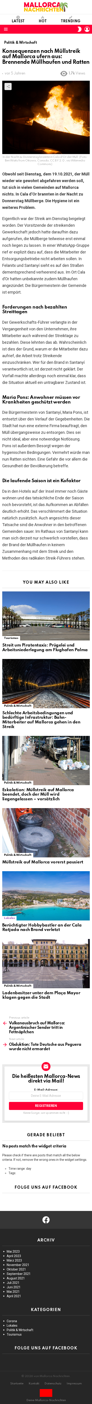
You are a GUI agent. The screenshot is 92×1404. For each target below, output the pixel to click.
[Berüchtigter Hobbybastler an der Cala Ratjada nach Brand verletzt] (46, 895)
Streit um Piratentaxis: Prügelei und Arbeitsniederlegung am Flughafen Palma (45, 647)
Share (8, 86)
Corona (12, 1321)
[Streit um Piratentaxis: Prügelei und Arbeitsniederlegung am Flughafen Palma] (46, 616)
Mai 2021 (13, 1291)
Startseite (16, 1383)
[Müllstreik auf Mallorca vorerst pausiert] (46, 832)
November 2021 (18, 1265)
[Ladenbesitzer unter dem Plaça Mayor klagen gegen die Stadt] (46, 963)
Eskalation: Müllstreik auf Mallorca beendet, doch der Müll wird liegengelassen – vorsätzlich (38, 794)
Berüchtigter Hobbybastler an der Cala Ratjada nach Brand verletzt (42, 927)
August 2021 (16, 1278)
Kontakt (34, 1383)
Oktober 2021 (16, 1269)
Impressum (74, 1383)
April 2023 (14, 1256)
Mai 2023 (13, 1251)
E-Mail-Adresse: (46, 1089)
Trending (70, 21)
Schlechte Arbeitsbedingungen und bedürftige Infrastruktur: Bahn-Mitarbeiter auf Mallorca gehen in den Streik (41, 720)
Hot (43, 21)
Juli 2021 (13, 1283)
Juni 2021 (14, 1287)
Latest (18, 21)
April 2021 (14, 1296)
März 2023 (14, 1260)
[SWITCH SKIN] (79, 29)
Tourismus (11, 638)
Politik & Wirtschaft (17, 705)
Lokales (9, 918)
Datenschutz (52, 1383)
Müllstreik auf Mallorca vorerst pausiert (42, 862)
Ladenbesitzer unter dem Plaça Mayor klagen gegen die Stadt (41, 995)
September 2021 (19, 1274)
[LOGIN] (87, 29)
